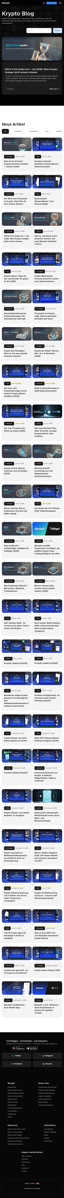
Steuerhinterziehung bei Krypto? (18, 1138)
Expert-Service (13, 1102)
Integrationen (12, 1105)
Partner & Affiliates (50, 1132)
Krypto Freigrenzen (44, 1096)
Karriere (46, 1138)
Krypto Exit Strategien (15, 1141)
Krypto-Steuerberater (45, 1105)
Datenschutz (25, 1162)
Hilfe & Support (26, 1156)
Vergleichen (12, 1114)
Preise (10, 1117)
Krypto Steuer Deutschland (47, 1087)
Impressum (25, 1168)
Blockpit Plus (12, 1087)
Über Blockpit (48, 1129)
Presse (46, 1135)
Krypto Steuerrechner (15, 1090)
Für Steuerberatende (15, 1108)
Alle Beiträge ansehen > (16, 1144)
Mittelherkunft (12, 1099)
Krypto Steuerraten (44, 1099)
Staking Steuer (43, 1102)
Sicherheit (24, 1159)
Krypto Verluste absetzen (46, 1090)
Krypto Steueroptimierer (16, 1093)
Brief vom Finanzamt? (15, 1132)
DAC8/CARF (48, 1141)
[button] (44, 3)
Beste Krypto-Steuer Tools (16, 1129)
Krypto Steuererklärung (46, 1093)
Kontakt (24, 1171)
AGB (23, 1165)
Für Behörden (12, 1111)
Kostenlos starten (51, 3)
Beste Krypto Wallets (15, 1135)
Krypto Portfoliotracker (15, 1096)
